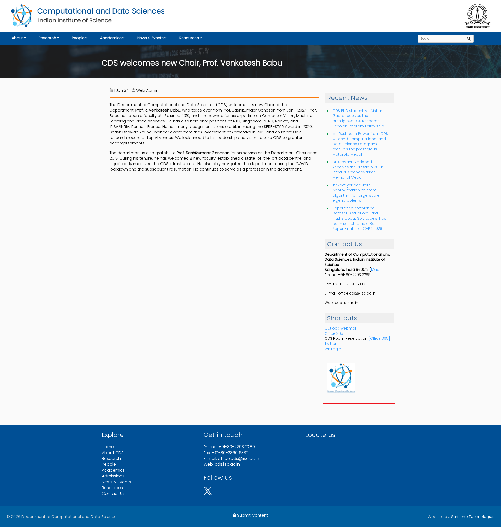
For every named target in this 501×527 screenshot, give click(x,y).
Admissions (113, 476)
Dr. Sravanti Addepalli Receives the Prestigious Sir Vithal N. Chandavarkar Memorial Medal (357, 169)
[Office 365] (379, 338)
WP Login (333, 349)
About (17, 37)
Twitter (330, 343)
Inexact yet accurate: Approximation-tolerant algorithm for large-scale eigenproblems (355, 193)
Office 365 (334, 333)
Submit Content (252, 515)
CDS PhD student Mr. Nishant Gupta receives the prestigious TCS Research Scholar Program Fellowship (358, 118)
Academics (111, 37)
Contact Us (113, 493)
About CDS (113, 453)
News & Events (150, 37)
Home (108, 447)
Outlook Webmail (341, 328)
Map (375, 269)
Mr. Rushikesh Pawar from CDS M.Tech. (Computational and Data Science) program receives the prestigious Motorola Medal (360, 144)
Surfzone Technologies (472, 516)
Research (47, 37)
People (78, 37)
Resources (189, 37)
